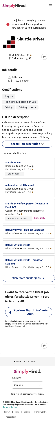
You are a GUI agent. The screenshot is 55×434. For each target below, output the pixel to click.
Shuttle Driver (13, 162)
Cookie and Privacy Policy (16, 326)
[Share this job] (44, 57)
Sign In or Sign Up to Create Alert (30, 312)
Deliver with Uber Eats (17, 245)
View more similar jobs (26, 278)
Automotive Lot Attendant (19, 185)
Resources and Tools (25, 361)
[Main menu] (51, 6)
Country (16, 377)
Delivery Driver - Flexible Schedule (24, 229)
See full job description (25, 144)
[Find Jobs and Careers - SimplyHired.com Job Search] (14, 6)
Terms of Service (24, 324)
